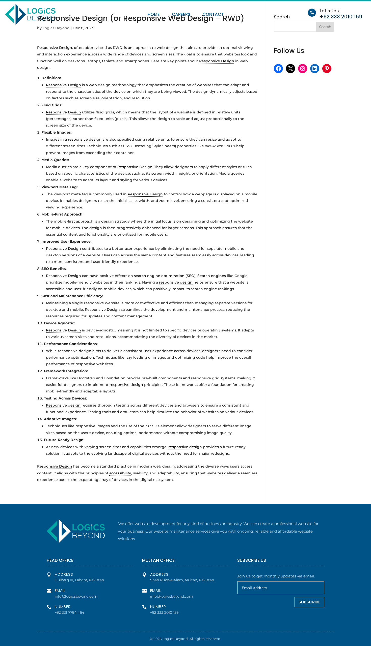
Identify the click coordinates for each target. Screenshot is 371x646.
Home (154, 15)
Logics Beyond (56, 28)
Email (60, 590)
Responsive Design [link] (54, 47)
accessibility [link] (120, 473)
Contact (213, 15)
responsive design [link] (84, 139)
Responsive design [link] (63, 405)
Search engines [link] (211, 275)
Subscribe (309, 602)
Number (63, 606)
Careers (181, 15)
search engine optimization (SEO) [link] (165, 275)
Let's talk (330, 11)
